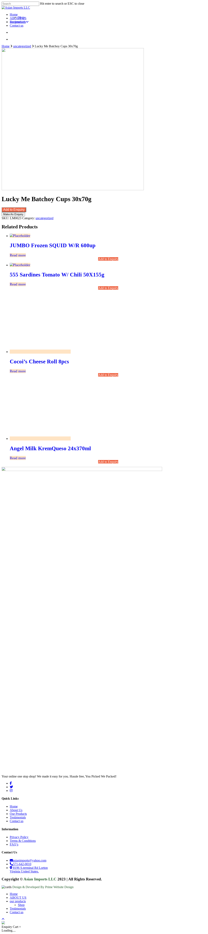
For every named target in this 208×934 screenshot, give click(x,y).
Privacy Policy (19, 837)
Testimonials (18, 817)
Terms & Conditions (23, 840)
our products (18, 901)
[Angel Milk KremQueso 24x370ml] (40, 438)
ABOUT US (18, 897)
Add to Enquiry (14, 209)
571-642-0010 (22, 864)
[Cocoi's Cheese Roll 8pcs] (40, 352)
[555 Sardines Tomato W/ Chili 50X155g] (20, 265)
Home (6, 46)
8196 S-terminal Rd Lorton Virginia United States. (29, 869)
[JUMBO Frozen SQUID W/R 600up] (20, 236)
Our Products (18, 813)
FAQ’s (14, 844)
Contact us (16, 821)
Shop (21, 905)
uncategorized (22, 46)
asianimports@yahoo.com (29, 860)
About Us (16, 810)
